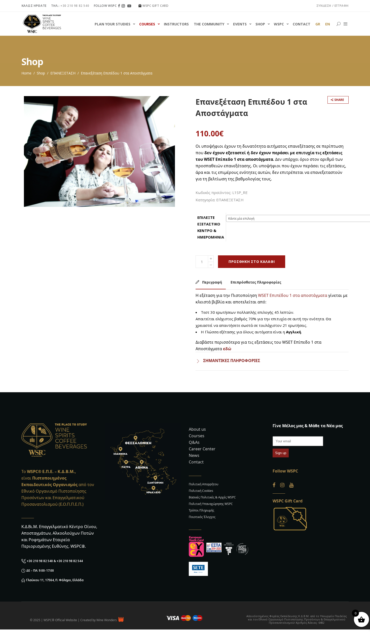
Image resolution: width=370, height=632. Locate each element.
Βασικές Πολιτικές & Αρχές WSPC (212, 497)
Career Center (202, 449)
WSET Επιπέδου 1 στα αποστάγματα (292, 295)
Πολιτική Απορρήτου (203, 484)
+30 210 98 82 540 (74, 6)
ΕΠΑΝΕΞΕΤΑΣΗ (63, 73)
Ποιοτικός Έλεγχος (202, 517)
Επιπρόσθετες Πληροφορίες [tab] (256, 282)
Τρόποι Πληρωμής (201, 510)
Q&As (194, 442)
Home (26, 73)
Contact (196, 462)
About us (197, 429)
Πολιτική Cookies (201, 491)
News (194, 455)
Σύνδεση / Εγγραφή (332, 6)
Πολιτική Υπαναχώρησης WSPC (211, 504)
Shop (41, 73)
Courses (196, 436)
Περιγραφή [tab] (211, 282)
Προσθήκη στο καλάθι (252, 261)
